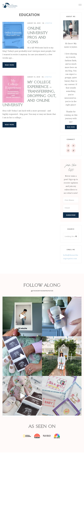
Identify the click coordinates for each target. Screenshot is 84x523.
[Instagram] (68, 150)
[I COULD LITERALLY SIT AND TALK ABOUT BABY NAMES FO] (22, 356)
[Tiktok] (73, 150)
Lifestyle (48, 23)
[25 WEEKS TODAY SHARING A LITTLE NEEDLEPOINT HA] (61, 396)
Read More (9, 65)
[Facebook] (68, 145)
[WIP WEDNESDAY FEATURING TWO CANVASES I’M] (22, 396)
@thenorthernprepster (42, 291)
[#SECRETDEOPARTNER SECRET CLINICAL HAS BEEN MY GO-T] (61, 316)
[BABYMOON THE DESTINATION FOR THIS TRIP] (61, 356)
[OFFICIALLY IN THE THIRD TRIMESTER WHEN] (22, 316)
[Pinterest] (73, 145)
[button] (80, 4)
